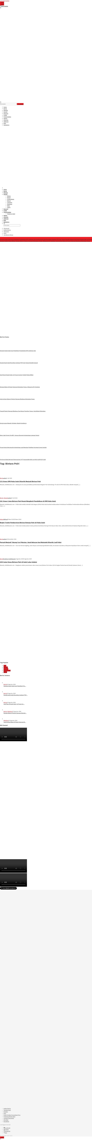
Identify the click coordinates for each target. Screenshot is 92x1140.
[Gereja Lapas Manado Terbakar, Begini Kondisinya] (9, 421)
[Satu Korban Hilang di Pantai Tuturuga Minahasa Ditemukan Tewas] (9, 397)
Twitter (7, 1129)
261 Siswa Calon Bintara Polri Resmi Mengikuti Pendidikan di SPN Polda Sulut (28, 501)
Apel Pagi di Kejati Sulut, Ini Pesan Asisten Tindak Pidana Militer (16, 375)
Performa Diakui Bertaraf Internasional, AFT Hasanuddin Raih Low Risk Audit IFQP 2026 (23, 459)
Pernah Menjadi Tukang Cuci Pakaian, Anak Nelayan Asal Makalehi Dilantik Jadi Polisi (30, 542)
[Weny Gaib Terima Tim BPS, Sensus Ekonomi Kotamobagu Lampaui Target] (9, 434)
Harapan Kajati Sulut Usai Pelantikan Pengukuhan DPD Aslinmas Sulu (18, 239)
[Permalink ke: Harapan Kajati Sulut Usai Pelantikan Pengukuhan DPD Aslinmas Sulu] (6, 683)
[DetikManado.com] (46, 100)
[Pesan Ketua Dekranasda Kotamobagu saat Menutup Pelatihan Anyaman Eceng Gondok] (9, 446)
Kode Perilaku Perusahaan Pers (12, 1115)
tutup (2, 2)
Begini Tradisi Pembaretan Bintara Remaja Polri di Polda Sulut (22, 523)
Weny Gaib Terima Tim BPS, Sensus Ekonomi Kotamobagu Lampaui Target (19, 435)
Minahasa (9, 711)
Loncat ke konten (4, 1)
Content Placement (9, 1118)
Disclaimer (6, 1121)
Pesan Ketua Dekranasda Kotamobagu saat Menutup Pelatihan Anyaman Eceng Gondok (23, 447)
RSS (6, 1133)
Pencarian (20, 104)
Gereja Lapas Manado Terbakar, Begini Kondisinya (13, 423)
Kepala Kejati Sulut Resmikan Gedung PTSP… (15, 695)
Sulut (5, 665)
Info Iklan (6, 1120)
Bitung (5, 672)
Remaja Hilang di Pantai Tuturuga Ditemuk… (15, 713)
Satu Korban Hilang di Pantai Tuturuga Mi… (15, 722)
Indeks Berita (7, 1108)
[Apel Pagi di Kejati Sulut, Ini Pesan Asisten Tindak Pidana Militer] (9, 373)
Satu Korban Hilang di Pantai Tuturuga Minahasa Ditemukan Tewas (73, 241)
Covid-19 (6, 669)
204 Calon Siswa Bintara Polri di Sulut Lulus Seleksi (18, 562)
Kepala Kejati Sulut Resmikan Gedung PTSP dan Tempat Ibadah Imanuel (55, 239)
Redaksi (6, 1112)
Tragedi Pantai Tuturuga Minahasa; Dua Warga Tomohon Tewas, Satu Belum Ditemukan (22, 411)
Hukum (2, 519)
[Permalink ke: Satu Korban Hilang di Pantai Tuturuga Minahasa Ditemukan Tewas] (6, 719)
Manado (6, 498)
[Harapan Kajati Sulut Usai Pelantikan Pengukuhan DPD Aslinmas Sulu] (9, 349)
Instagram (7, 1131)
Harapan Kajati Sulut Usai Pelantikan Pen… (15, 686)
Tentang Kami (7, 1110)
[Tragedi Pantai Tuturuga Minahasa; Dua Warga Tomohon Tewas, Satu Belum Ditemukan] (9, 409)
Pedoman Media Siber (9, 1116)
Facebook (7, 1128)
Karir (5, 1113)
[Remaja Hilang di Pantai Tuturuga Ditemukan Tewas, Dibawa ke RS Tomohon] (9, 385)
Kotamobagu (7, 670)
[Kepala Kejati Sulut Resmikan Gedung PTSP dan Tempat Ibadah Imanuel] (9, 361)
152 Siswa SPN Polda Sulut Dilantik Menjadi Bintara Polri (20, 481)
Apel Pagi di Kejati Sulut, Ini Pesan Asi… (14, 704)
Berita (1, 478)
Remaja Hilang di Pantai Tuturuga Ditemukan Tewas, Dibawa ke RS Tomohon (35, 241)
